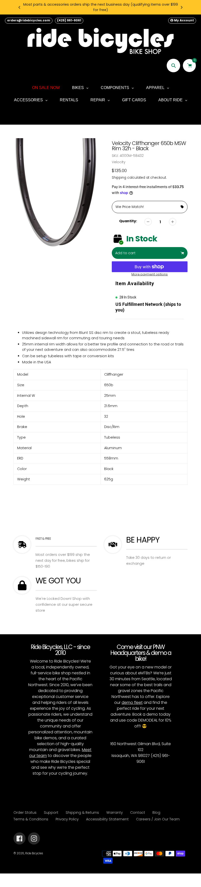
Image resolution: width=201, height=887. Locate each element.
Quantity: (128, 221)
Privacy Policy (67, 819)
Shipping (119, 177)
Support (51, 812)
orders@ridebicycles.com (28, 20)
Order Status (25, 812)
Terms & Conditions (30, 819)
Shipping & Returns (82, 812)
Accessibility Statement (107, 819)
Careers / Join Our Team (158, 819)
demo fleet (132, 702)
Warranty (114, 812)
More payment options (149, 274)
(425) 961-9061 (69, 20)
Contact (137, 812)
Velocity (119, 162)
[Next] (181, 7)
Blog (156, 812)
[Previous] (19, 7)
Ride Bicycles (34, 853)
